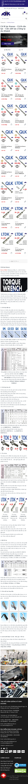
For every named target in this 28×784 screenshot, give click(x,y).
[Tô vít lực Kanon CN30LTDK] (21, 187)
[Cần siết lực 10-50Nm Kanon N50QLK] (7, 84)
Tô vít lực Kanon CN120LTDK (19, 224)
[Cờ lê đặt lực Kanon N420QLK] (7, 136)
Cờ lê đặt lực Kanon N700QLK (6, 172)
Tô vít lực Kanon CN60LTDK (5, 224)
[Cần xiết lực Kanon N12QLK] (7, 59)
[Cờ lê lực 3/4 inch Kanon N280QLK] (21, 110)
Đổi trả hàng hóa (5, 770)
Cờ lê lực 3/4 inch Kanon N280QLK (19, 121)
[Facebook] (1, 748)
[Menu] (26, 13)
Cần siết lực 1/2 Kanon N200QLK (5, 121)
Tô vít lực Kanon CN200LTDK (5, 250)
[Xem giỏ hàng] (23, 13)
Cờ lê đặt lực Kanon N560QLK (20, 147)
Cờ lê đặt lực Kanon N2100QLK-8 (6, 198)
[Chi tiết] (11, 73)
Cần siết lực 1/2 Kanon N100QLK (19, 95)
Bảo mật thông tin (5, 768)
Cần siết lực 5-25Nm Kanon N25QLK (20, 70)
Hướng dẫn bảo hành (6, 765)
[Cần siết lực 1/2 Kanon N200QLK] (7, 110)
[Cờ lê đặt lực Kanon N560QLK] (21, 136)
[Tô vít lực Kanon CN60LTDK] (7, 213)
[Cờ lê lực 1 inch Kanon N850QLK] (21, 161)
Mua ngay (7, 43)
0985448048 (21, 8)
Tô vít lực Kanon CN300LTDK (19, 250)
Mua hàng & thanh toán (7, 761)
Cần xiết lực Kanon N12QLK (6, 70)
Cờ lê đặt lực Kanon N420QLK (6, 147)
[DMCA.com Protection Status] (21, 770)
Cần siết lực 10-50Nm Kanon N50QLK (7, 95)
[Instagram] (6, 748)
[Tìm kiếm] (26, 18)
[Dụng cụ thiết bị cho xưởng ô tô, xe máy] (6, 13)
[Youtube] (4, 748)
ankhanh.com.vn (9, 745)
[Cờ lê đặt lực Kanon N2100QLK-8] (7, 187)
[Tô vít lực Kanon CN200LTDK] (7, 239)
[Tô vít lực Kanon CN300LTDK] (21, 239)
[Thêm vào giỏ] (25, 73)
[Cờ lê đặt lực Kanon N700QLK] (7, 161)
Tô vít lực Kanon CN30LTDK (19, 198)
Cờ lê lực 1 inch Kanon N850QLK (19, 172)
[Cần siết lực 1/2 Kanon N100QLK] (21, 84)
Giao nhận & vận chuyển (7, 763)
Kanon (2, 67)
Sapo (17, 779)
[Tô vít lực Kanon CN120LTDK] (21, 213)
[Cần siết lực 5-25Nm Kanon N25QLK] (21, 59)
